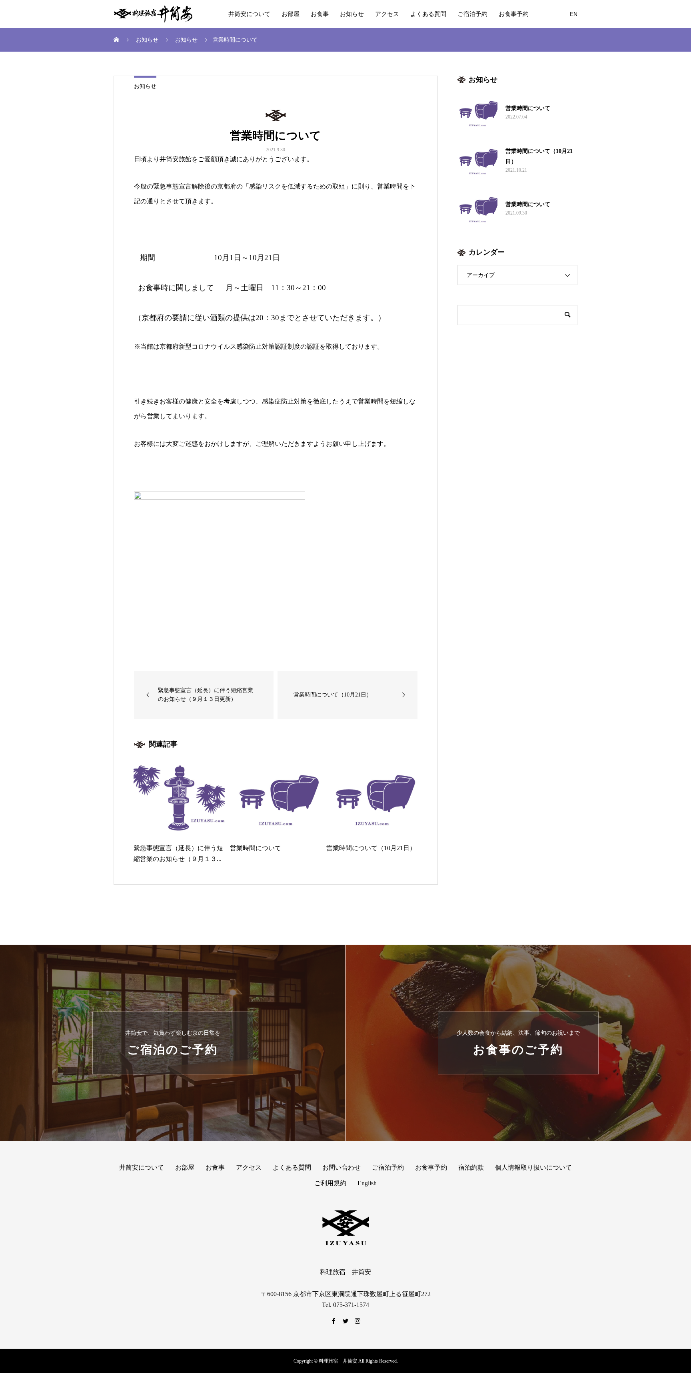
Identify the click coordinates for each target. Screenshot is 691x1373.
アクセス (387, 14)
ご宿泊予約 (472, 14)
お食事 (320, 14)
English (367, 1183)
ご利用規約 (330, 1183)
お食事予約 (514, 14)
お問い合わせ (341, 1167)
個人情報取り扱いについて (533, 1167)
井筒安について (249, 14)
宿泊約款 (471, 1167)
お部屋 (291, 14)
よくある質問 (428, 14)
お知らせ (352, 14)
